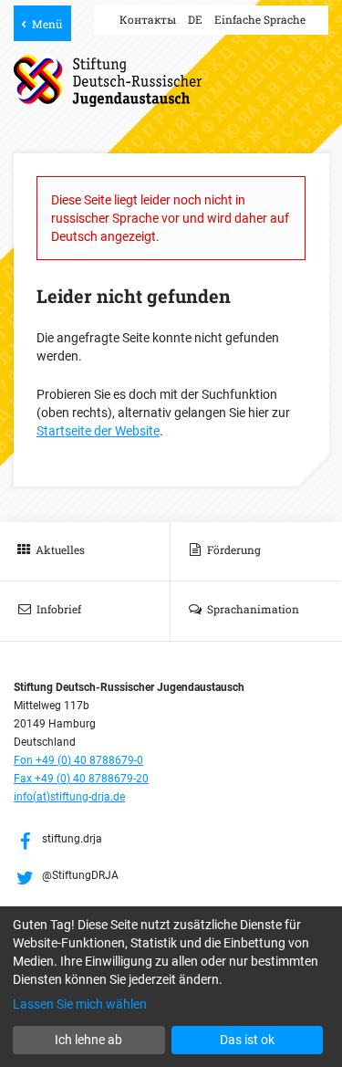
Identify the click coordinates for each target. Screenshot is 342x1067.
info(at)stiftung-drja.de (69, 796)
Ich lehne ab (88, 1039)
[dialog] (171, 986)
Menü (47, 23)
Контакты (147, 19)
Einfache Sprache (260, 19)
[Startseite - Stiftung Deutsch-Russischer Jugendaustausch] (108, 81)
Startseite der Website (98, 431)
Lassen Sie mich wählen (80, 1004)
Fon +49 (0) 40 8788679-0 (78, 760)
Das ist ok (247, 1039)
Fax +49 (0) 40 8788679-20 (81, 778)
